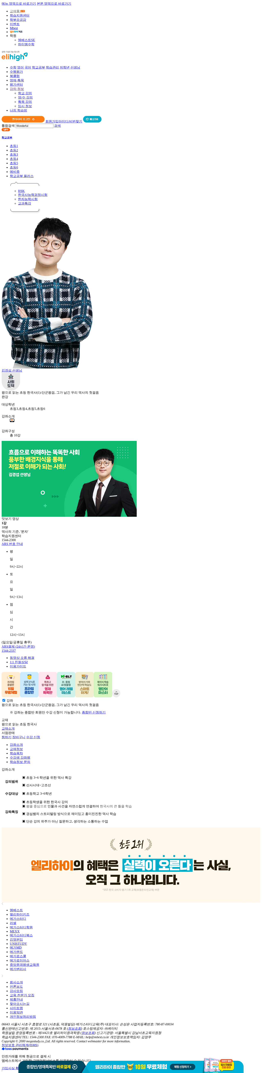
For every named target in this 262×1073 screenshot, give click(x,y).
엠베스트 (16, 910)
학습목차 (16, 753)
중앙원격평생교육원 (24, 964)
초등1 (14, 146)
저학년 (65, 67)
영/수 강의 (25, 97)
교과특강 (24, 203)
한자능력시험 (28, 199)
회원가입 (52, 121)
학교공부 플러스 (22, 176)
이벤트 (15, 24)
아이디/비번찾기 (70, 121)
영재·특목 (17, 80)
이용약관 (16, 1012)
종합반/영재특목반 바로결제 (52, 1065)
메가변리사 (18, 969)
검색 (57, 125)
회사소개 (16, 982)
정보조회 (74, 1028)
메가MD (16, 947)
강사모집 (16, 991)
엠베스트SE (26, 40)
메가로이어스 (19, 960)
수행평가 (16, 71)
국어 (28, 67)
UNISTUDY (18, 943)
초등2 (14, 150)
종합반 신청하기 (94, 712)
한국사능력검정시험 (32, 195)
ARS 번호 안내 (12, 544)
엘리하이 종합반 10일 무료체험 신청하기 (165, 1065)
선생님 (75, 67)
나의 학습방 (18, 110)
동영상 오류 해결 (22, 658)
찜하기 (6, 737)
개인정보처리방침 (23, 1016)
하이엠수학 (26, 44)
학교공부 (38, 67)
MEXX (15, 931)
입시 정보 (25, 106)
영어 (20, 67)
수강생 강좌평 (20, 757)
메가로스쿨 (18, 956)
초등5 (14, 163)
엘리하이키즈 (19, 914)
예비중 (15, 171)
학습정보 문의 (20, 762)
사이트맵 (16, 1008)
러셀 (13, 923)
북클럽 (15, 76)
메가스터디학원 (21, 927)
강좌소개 (16, 744)
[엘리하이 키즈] (16, 32)
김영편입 (16, 939)
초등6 (14, 167)
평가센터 (16, 84)
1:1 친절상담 (19, 662)
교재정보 (16, 749)
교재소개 (8, 728)
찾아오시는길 (19, 1004)
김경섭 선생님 (12, 370)
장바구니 (18, 737)
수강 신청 (33, 737)
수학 (13, 67)
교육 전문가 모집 (22, 995)
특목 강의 (25, 101)
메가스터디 (18, 918)
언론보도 (16, 986)
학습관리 (52, 67)
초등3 (14, 154)
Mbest (14, 28)
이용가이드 (18, 666)
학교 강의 (25, 93)
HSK (21, 191)
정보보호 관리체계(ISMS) (20, 1045)
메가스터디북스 (21, 935)
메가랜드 (16, 952)
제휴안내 (16, 999)
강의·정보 (17, 89)
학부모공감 (18, 19)
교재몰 (15, 11)
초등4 (14, 159)
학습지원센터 (19, 15)
